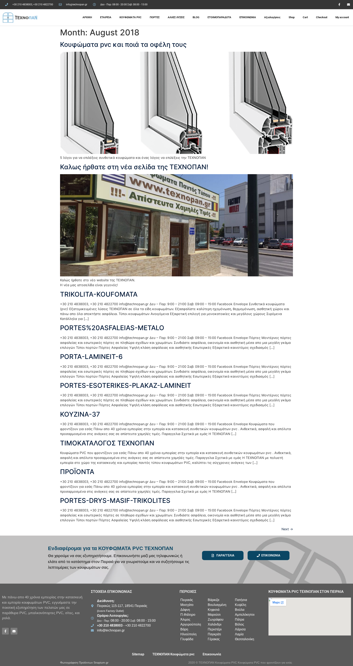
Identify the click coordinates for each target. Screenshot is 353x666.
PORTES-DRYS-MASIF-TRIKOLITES (115, 501)
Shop (292, 17)
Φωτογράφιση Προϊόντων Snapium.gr (84, 662)
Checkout (321, 17)
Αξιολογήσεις (272, 17)
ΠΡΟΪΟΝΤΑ (77, 472)
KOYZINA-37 (80, 414)
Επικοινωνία (212, 654)
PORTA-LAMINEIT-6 (91, 357)
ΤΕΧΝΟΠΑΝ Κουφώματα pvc (173, 654)
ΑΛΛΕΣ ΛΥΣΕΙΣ (176, 17)
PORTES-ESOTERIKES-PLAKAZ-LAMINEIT (125, 385)
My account (342, 17)
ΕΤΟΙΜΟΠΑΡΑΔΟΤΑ (219, 17)
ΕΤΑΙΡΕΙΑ (105, 17)
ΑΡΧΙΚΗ (87, 17)
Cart (305, 17)
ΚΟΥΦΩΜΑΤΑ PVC (131, 17)
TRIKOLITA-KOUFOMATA (98, 294)
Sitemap (138, 654)
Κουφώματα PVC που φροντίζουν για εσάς (265, 662)
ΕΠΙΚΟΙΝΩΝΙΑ (247, 17)
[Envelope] (348, 4)
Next (287, 529)
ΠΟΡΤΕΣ (155, 17)
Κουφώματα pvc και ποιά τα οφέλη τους (123, 44)
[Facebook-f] (339, 4)
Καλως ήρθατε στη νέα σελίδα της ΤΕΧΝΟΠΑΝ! (134, 167)
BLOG (196, 17)
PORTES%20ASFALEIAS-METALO (112, 328)
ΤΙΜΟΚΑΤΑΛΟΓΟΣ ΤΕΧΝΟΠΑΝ (107, 443)
